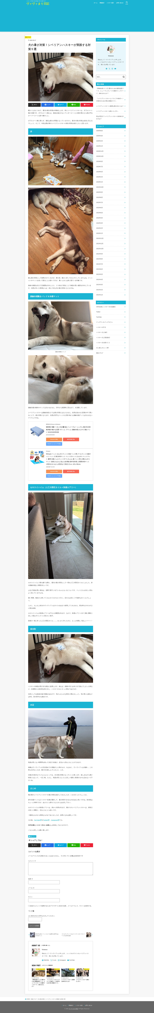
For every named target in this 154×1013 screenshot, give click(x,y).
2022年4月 (99, 218)
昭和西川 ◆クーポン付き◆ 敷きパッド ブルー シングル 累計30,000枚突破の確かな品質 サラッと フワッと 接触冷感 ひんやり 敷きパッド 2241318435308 (68, 429)
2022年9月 (99, 192)
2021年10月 (99, 248)
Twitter (45, 820)
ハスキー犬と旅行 (101, 332)
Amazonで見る (54, 439)
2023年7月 (99, 166)
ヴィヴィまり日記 (37, 3)
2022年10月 (99, 187)
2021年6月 (99, 269)
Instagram (54, 820)
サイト (30, 897)
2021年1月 (99, 295)
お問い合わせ (119, 2)
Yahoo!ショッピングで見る (54, 443)
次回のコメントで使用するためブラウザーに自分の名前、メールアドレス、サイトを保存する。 (61, 906)
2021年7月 (99, 264)
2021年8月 (99, 259)
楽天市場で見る (71, 439)
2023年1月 (99, 182)
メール (31, 888)
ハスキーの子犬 (101, 327)
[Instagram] (62, 960)
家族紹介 (102, 2)
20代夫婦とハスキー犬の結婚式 (105, 307)
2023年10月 (99, 156)
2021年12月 (99, 238)
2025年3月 (99, 135)
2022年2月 (99, 228)
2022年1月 (99, 233)
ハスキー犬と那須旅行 (103, 337)
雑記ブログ (28, 37)
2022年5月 (99, 212)
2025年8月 (99, 130)
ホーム (95, 2)
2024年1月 (99, 146)
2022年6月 (99, 207)
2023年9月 (99, 161)
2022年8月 (99, 197)
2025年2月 (99, 141)
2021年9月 (99, 254)
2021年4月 (99, 279)
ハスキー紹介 (110, 2)
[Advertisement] (77, 19)
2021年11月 (99, 243)
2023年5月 (99, 171)
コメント (32, 861)
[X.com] (53, 960)
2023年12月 (99, 151)
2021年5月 (99, 274)
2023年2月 (99, 177)
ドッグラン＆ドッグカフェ (104, 322)
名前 (30, 879)
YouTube (37, 820)
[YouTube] (71, 960)
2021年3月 (99, 284)
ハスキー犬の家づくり (103, 342)
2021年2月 (99, 289)
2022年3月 (99, 223)
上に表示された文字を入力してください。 (42, 916)
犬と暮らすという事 (102, 348)
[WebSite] (45, 960)
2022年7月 (99, 202)
